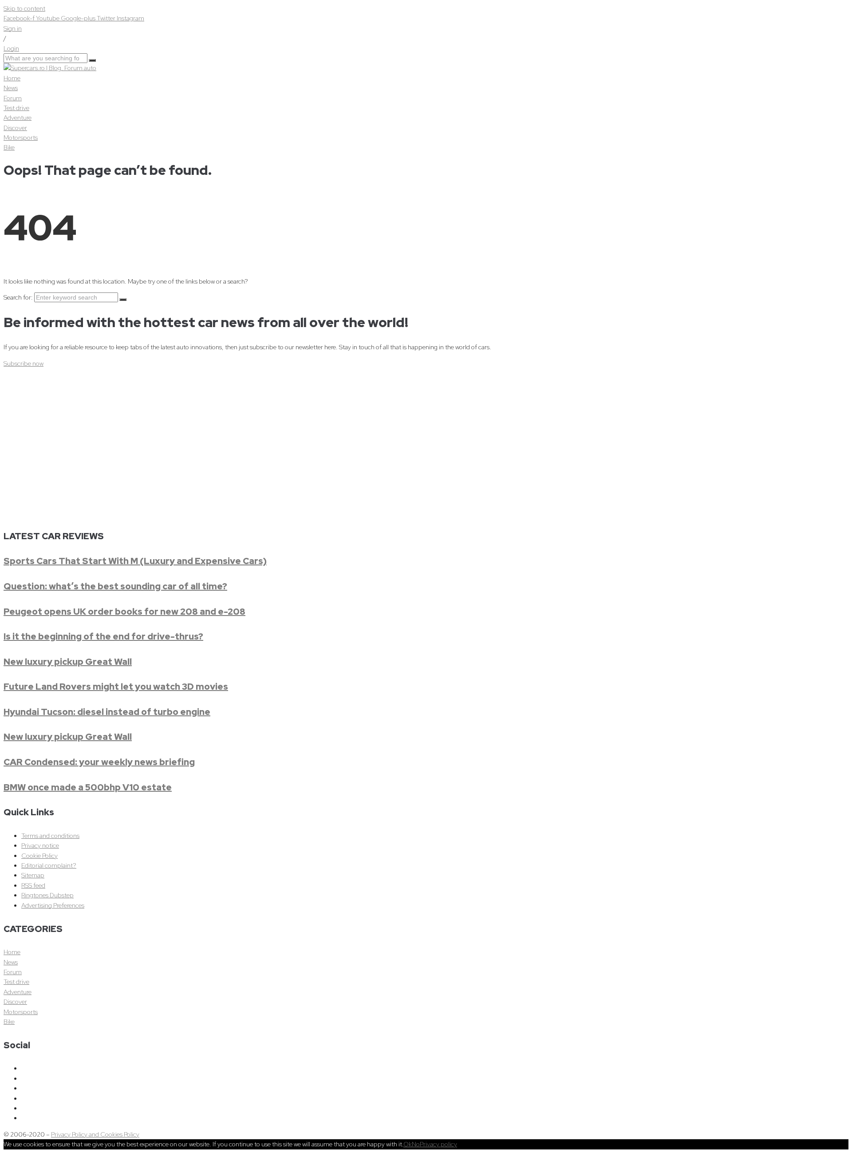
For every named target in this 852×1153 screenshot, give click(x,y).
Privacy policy (438, 1144)
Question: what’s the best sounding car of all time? (115, 586)
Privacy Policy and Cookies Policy (95, 1134)
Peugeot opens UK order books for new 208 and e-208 (124, 611)
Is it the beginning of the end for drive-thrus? (103, 636)
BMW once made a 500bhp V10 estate (88, 787)
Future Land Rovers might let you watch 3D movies (116, 686)
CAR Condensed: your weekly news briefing (99, 762)
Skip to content (24, 8)
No (416, 1144)
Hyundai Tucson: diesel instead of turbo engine (107, 712)
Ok (407, 1144)
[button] (23, 363)
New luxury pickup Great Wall (68, 661)
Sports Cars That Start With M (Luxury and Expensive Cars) (135, 561)
